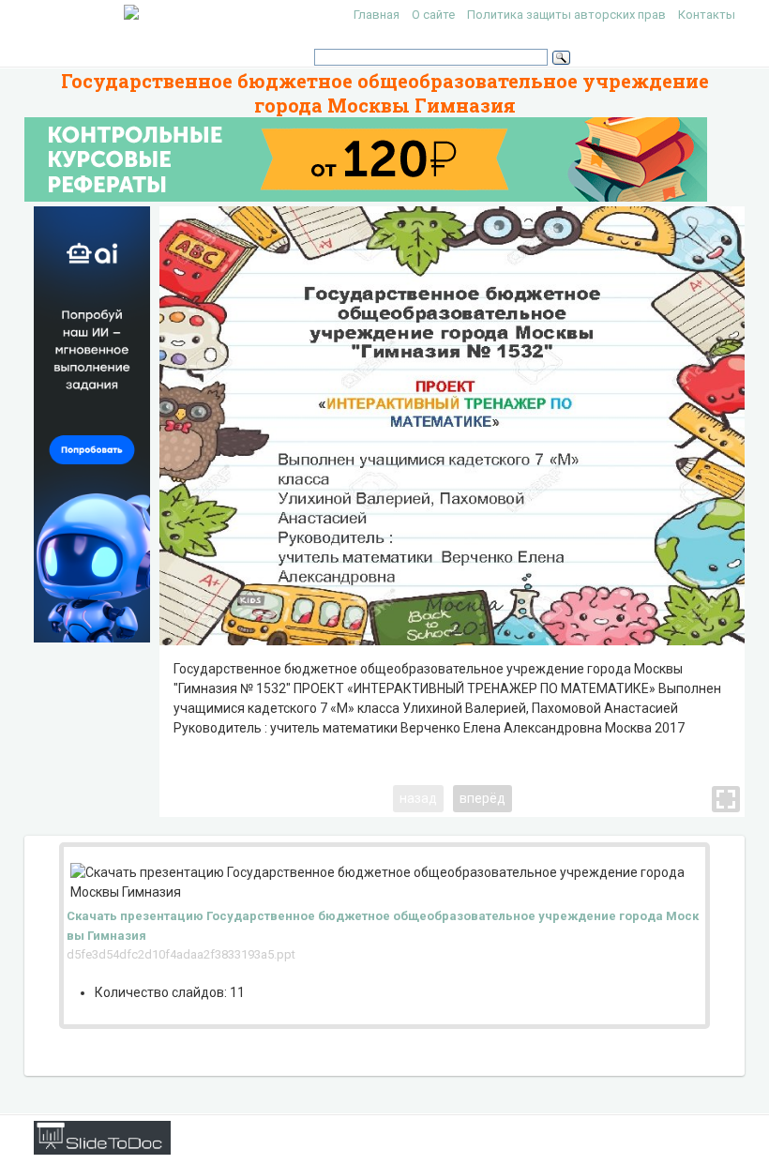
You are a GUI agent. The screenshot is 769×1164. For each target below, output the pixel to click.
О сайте (433, 15)
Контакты (706, 15)
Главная (377, 15)
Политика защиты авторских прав (566, 15)
